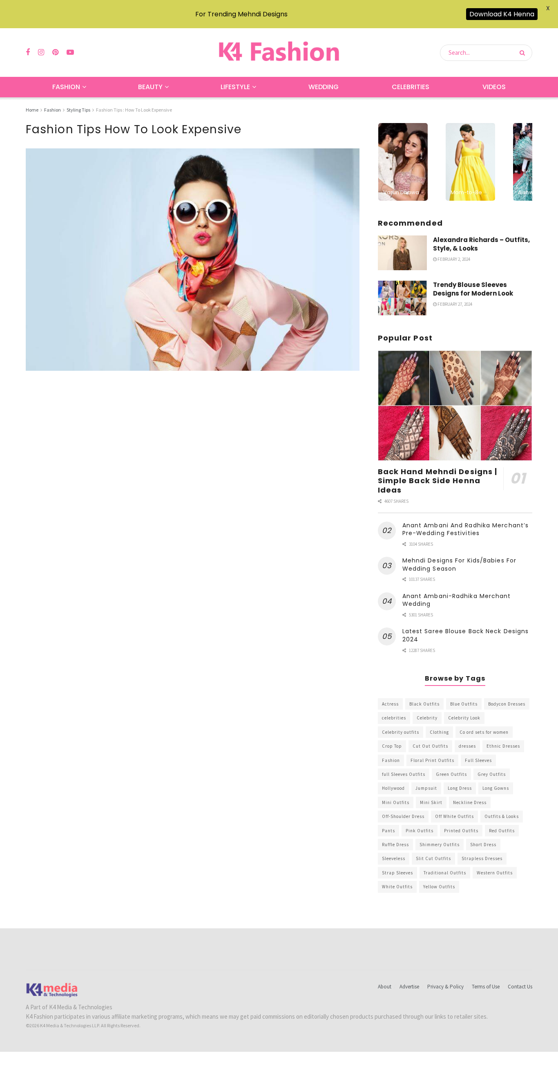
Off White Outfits (454, 816)
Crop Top (392, 746)
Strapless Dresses (482, 858)
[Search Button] (524, 53)
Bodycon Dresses (506, 704)
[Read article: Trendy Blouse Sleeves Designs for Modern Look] (402, 298)
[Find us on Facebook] (28, 52)
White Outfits (397, 887)
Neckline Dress (470, 802)
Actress (390, 704)
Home (32, 110)
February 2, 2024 (453, 259)
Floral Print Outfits (432, 760)
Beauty (150, 87)
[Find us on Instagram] (41, 52)
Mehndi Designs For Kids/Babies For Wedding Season (459, 564)
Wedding (323, 87)
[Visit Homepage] (279, 52)
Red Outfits (502, 831)
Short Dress (483, 844)
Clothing (439, 732)
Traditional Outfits (445, 873)
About (384, 986)
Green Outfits (451, 774)
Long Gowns (495, 788)
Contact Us (520, 986)
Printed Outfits (461, 831)
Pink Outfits (419, 831)
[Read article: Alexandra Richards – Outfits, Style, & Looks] (402, 253)
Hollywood (393, 788)
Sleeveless (393, 858)
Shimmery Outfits (440, 844)
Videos (494, 87)
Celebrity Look (464, 718)
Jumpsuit (426, 788)
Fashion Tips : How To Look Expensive (134, 110)
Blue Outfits (464, 704)
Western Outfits (495, 873)
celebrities (394, 718)
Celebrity (427, 718)
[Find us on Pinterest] (55, 52)
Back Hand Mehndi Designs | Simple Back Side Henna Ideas (438, 480)
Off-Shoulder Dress (403, 816)
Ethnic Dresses (503, 746)
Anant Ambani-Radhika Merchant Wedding (456, 600)
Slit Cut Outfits (433, 858)
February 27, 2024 (454, 304)
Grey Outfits (492, 774)
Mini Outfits (395, 802)
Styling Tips (78, 110)
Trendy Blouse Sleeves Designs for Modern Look (473, 289)
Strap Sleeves (397, 873)
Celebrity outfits (400, 732)
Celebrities (410, 87)
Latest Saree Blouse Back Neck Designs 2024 (465, 635)
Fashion (66, 87)
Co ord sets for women (484, 732)
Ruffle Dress (395, 844)
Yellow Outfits (439, 887)
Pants (388, 831)
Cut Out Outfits (430, 746)
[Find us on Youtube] (70, 52)
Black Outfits (424, 704)
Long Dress (460, 788)
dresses (467, 746)
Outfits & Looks (501, 816)
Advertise (409, 986)
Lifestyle (235, 87)
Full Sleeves (478, 760)
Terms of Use (486, 986)
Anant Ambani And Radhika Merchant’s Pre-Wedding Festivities (465, 529)
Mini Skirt (431, 802)
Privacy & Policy (445, 986)
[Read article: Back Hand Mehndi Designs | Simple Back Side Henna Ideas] (455, 405)
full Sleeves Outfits (403, 774)
